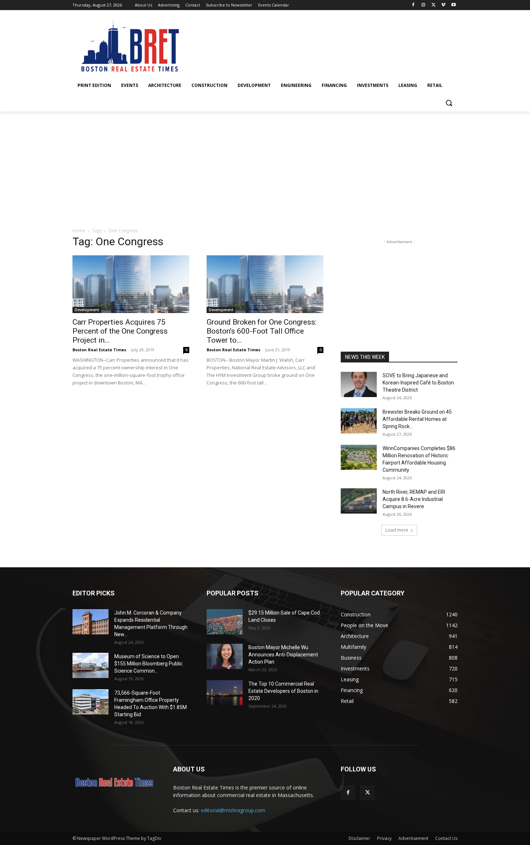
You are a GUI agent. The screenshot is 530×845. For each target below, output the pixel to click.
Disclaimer (359, 838)
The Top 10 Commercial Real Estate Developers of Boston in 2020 (283, 691)
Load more (396, 530)
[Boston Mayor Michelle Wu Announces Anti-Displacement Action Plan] (225, 656)
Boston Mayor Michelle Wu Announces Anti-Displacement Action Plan (283, 654)
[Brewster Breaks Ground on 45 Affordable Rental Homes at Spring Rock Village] (359, 420)
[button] (449, 102)
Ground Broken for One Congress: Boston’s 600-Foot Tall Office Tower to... (262, 331)
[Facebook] (413, 5)
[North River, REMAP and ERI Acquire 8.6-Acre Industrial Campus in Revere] (359, 501)
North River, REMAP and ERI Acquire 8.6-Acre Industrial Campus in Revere (414, 499)
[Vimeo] (443, 5)
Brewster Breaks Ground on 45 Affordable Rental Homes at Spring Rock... (417, 419)
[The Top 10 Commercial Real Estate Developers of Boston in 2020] (225, 692)
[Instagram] (423, 5)
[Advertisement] (265, 165)
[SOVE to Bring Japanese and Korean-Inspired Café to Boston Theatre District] (359, 384)
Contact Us (446, 838)
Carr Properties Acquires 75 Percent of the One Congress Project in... (120, 331)
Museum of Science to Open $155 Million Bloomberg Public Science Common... (148, 663)
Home (78, 231)
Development (87, 309)
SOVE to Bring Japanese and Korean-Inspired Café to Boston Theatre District (418, 383)
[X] (433, 5)
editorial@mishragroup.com (233, 810)
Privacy (384, 838)
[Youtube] (453, 5)
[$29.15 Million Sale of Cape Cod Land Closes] (225, 621)
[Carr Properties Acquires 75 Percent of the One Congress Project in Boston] (130, 284)
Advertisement (413, 838)
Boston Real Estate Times (99, 349)
